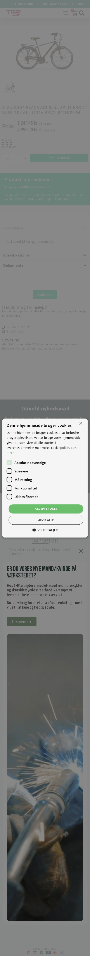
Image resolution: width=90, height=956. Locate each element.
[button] (45, 530)
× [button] (80, 423)
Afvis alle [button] (46, 520)
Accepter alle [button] (46, 509)
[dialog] (45, 478)
